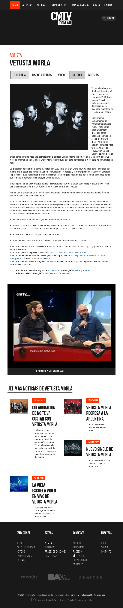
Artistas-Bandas (26, 547)
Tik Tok (81, 555)
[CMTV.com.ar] (62, 18)
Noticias (41, 5)
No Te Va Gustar (55, 270)
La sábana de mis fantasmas (55, 273)
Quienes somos (80, 560)
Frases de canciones (55, 551)
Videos (62, 75)
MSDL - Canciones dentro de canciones (68, 252)
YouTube (77, 543)
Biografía (20, 75)
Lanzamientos (58, 5)
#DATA (96, 5)
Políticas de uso (98, 594)
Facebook (78, 551)
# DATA (48, 543)
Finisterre (51, 261)
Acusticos (50, 547)
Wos (48, 258)
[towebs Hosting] (29, 577)
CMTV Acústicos (80, 5)
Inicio (15, 5)
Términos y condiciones (80, 594)
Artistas (27, 5)
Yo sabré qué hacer (81, 270)
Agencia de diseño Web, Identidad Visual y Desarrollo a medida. (65, 600)
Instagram (78, 547)
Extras (108, 5)
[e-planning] (90, 577)
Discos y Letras (42, 75)
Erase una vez (52, 555)
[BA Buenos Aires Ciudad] (58, 577)
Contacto (78, 564)
